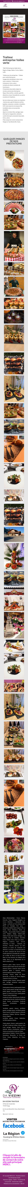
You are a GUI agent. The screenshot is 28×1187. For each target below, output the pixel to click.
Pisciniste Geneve (20, 1175)
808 (11, 1175)
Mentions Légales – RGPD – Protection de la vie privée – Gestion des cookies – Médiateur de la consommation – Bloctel (14, 1181)
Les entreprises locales (14, 1177)
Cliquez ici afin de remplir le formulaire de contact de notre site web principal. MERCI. (14, 1160)
